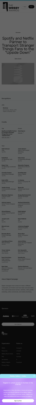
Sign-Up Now (18, 400)
